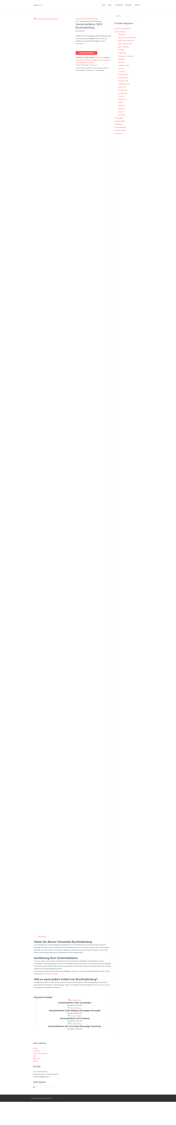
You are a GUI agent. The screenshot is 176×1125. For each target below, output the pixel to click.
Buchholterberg (95, 60)
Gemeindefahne (105, 60)
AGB (34, 1056)
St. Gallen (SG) (122, 93)
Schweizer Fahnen (120, 130)
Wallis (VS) (121, 108)
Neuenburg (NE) (123, 74)
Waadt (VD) (121, 105)
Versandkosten (93, 65)
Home (103, 5)
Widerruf (35, 1061)
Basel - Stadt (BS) (123, 47)
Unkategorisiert (119, 133)
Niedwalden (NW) (123, 78)
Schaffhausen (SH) (124, 84)
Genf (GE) (121, 59)
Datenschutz (37, 1058)
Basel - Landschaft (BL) (125, 44)
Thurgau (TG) (122, 99)
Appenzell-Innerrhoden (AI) (126, 40)
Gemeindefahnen (89, 19)
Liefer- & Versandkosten (40, 1053)
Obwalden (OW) (123, 81)
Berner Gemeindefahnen (83, 60)
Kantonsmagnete (119, 121)
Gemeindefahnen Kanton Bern (85, 62)
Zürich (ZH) (121, 115)
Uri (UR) (120, 102)
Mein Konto (119, 5)
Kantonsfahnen (118, 118)
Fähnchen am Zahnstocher (122, 28)
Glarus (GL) (121, 62)
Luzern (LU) (121, 71)
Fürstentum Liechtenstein (125, 56)
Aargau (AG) (122, 34)
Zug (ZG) (121, 112)
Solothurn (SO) (122, 90)
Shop (81, 19)
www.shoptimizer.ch (58, 1098)
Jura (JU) (121, 68)
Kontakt (35, 1048)
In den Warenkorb (86, 53)
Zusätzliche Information (50, 974)
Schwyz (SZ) (122, 87)
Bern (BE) (99, 57)
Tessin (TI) (121, 96)
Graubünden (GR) (123, 65)
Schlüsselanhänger (120, 127)
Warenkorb (128, 5)
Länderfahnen (118, 124)
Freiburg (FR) (122, 53)
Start (77, 19)
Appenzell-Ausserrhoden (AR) (127, 37)
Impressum (36, 1051)
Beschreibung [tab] (42, 936)
